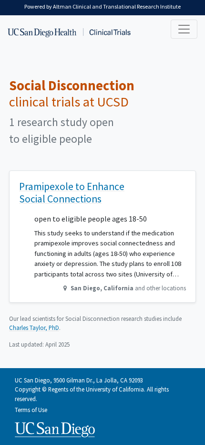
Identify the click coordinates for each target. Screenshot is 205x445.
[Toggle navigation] (184, 29)
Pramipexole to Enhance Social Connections (71, 192)
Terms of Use (31, 409)
